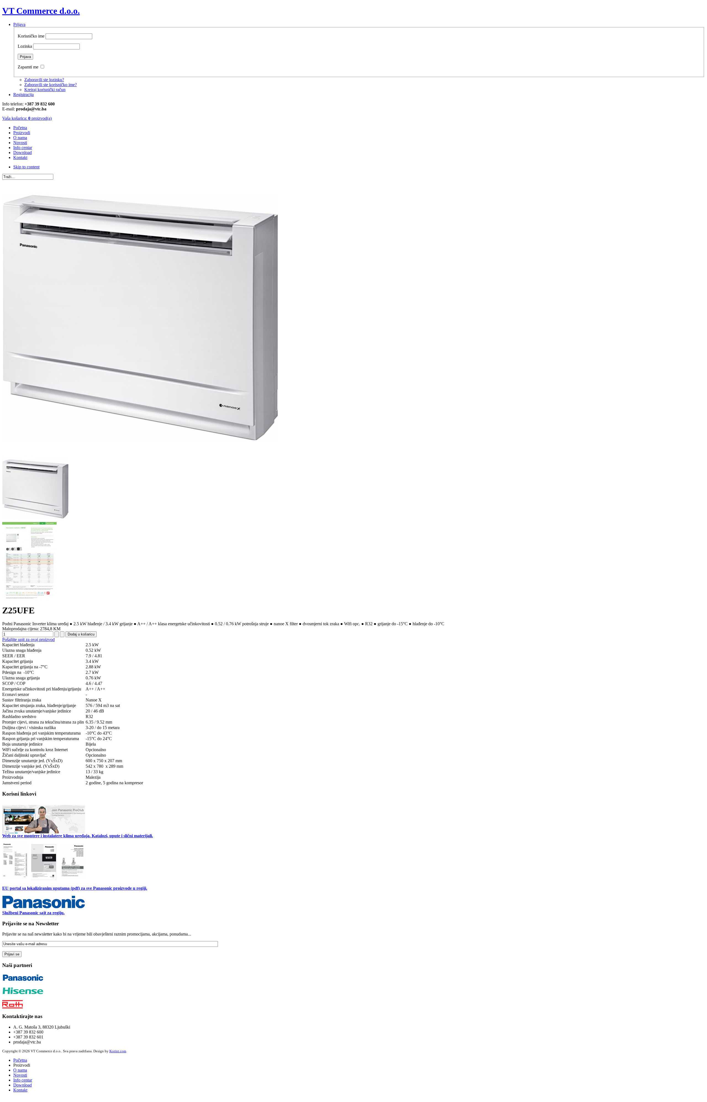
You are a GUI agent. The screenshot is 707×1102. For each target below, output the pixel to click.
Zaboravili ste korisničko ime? (50, 84)
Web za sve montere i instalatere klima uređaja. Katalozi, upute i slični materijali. (77, 835)
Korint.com (117, 1051)
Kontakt (20, 1090)
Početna (20, 1060)
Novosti (20, 1075)
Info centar (22, 1080)
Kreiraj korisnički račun (44, 89)
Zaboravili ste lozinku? (44, 79)
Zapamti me (28, 67)
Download (22, 1085)
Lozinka (25, 46)
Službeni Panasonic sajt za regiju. (33, 912)
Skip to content (26, 167)
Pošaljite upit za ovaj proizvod (28, 639)
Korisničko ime (31, 36)
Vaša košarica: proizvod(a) (27, 118)
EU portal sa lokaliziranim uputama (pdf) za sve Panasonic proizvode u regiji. (74, 888)
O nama (20, 1070)
